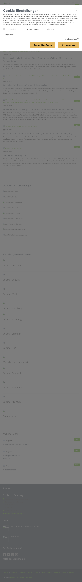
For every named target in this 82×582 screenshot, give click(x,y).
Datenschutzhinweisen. (57, 24)
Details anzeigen (71, 39)
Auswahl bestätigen (43, 45)
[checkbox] (4, 29)
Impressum (9, 34)
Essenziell (11, 29)
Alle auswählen (68, 45)
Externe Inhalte (32, 29)
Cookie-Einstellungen (21, 10)
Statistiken (49, 29)
